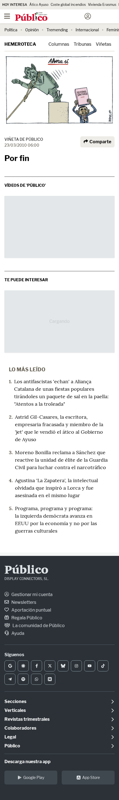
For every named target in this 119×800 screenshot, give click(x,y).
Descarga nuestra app (27, 761)
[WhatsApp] (36, 679)
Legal (10, 737)
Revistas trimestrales (27, 719)
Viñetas (103, 44)
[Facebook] (36, 665)
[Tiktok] (102, 665)
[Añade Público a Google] (9, 665)
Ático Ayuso (38, 4)
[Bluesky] (63, 665)
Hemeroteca (20, 44)
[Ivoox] (49, 679)
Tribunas (82, 44)
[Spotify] (23, 679)
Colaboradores (20, 728)
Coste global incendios (68, 4)
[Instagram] (76, 665)
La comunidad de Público (38, 625)
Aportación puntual (31, 610)
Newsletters (23, 602)
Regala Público (26, 617)
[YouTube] (89, 665)
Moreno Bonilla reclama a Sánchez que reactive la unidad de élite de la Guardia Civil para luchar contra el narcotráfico (61, 460)
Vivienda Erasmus (102, 4)
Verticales (15, 710)
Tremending (57, 29)
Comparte (100, 141)
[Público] (50, 16)
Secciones (15, 701)
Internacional (87, 29)
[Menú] (7, 16)
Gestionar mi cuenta (32, 594)
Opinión (32, 29)
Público (26, 570)
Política (10, 29)
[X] (49, 665)
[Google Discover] (23, 665)
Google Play (33, 777)
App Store (91, 777)
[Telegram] (9, 679)
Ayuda (17, 633)
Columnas (58, 44)
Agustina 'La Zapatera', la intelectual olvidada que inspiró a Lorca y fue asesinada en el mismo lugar (56, 488)
